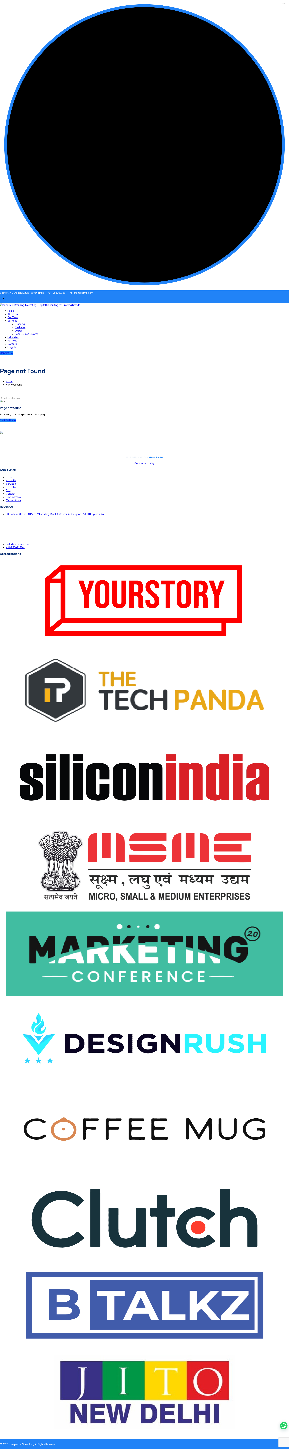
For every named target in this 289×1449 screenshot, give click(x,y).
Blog (8, 490)
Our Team (13, 317)
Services (12, 320)
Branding (20, 324)
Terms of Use (13, 500)
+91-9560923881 (57, 292)
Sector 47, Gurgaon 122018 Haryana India (22, 292)
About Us (13, 314)
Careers (12, 344)
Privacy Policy (13, 497)
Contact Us (6, 353)
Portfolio (12, 340)
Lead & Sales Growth (26, 334)
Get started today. (144, 463)
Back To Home (8, 420)
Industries (13, 337)
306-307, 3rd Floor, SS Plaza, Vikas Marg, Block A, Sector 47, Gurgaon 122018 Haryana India (55, 514)
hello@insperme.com (81, 292)
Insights (12, 347)
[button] (283, 1425)
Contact (10, 493)
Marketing (20, 327)
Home (11, 310)
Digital (18, 330)
